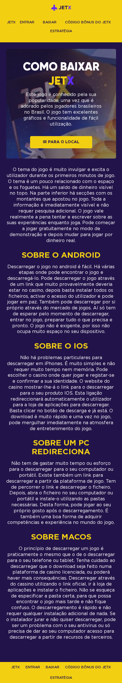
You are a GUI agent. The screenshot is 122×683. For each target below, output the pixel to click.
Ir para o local (61, 142)
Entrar (27, 22)
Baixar (49, 22)
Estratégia (61, 31)
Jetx (11, 22)
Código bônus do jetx (88, 22)
